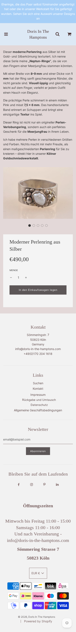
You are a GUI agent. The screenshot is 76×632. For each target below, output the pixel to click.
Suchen (38, 383)
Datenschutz (39, 404)
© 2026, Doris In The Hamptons (36, 616)
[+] (25, 277)
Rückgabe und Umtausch (39, 399)
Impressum (38, 394)
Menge (14, 270)
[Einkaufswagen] (69, 34)
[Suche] (57, 34)
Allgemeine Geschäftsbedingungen (38, 410)
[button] (29, 225)
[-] (11, 277)
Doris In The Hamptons (38, 34)
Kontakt (38, 388)
